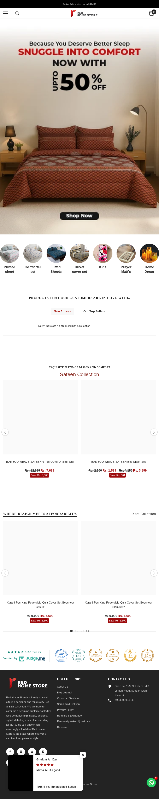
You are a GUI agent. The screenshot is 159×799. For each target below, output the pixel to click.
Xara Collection (144, 514)
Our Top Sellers (94, 311)
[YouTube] (10, 763)
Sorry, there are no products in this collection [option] (64, 326)
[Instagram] (21, 752)
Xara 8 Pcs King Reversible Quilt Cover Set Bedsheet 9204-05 (40, 605)
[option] (40, 430)
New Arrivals (62, 311)
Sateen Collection (79, 374)
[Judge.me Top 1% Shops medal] (130, 655)
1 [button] (71, 631)
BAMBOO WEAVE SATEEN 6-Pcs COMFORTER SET (40, 461)
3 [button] (82, 631)
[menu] (5, 13)
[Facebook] (10, 752)
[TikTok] (43, 752)
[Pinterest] (32, 752)
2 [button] (77, 631)
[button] (153, 256)
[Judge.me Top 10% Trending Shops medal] (147, 655)
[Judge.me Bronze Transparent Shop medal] (112, 655)
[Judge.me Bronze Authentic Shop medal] (95, 655)
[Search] (17, 13)
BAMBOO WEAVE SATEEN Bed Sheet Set (118, 461)
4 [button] (87, 631)
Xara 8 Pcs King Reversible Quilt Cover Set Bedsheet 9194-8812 (118, 605)
